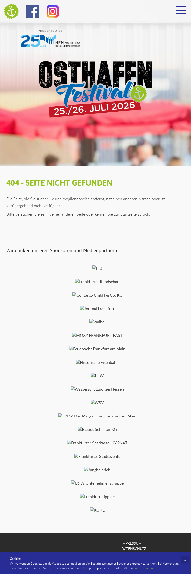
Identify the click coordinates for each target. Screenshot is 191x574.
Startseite (128, 214)
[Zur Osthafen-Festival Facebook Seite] (32, 12)
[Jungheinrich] (97, 469)
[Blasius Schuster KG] (97, 429)
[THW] (97, 375)
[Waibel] (97, 322)
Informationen (143, 568)
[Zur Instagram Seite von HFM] (53, 12)
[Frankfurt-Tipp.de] (97, 496)
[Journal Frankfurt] (97, 308)
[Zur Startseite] (11, 11)
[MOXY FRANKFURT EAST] (97, 335)
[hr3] (97, 268)
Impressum (131, 543)
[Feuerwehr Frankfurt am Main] (97, 349)
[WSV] (97, 402)
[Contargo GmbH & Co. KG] (97, 295)
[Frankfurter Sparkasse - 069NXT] (97, 443)
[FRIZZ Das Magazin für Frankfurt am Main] (97, 416)
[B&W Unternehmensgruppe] (97, 483)
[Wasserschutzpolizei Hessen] (97, 389)
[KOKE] (97, 510)
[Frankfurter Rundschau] (97, 281)
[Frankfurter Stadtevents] (97, 456)
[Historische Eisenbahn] (97, 362)
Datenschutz (133, 548)
